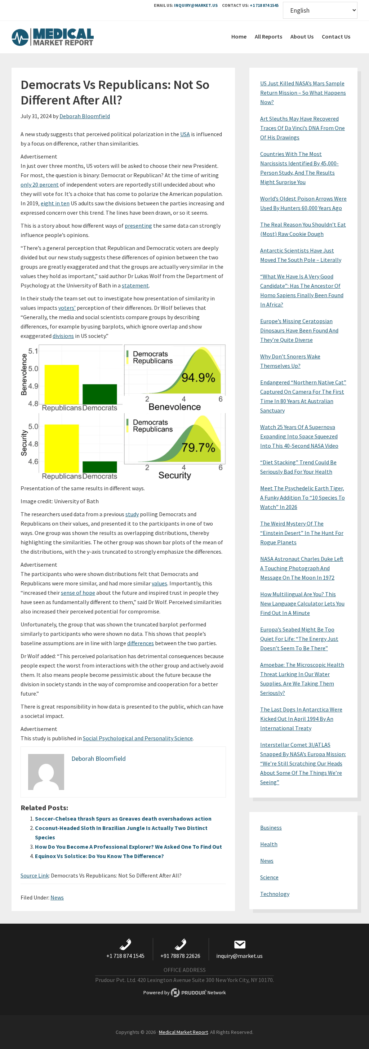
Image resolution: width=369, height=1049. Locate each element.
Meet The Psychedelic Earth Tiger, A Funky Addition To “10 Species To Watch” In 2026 (302, 497)
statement (135, 285)
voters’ (67, 307)
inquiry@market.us (196, 5)
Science (269, 877)
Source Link (35, 875)
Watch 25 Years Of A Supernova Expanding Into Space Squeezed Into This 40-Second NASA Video (299, 436)
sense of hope (78, 592)
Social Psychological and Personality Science (138, 738)
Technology (274, 893)
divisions (63, 335)
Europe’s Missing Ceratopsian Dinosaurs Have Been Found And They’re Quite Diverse (299, 330)
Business (271, 827)
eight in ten (55, 203)
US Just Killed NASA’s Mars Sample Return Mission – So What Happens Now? (303, 93)
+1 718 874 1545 (264, 5)
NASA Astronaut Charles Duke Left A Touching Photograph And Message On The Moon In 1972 (301, 568)
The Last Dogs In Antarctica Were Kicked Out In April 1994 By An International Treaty (301, 719)
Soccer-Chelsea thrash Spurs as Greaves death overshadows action (123, 818)
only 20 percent (40, 184)
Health (268, 844)
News (57, 897)
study (132, 514)
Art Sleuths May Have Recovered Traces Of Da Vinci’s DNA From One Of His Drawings (302, 128)
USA (185, 134)
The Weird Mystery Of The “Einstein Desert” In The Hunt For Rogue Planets (301, 533)
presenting (138, 225)
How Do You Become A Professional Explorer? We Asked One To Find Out (128, 846)
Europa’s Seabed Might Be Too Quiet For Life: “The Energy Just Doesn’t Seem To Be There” (299, 639)
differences (140, 643)
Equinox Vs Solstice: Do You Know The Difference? (99, 856)
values (159, 583)
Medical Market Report (66, 37)
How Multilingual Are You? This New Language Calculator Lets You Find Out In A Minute (302, 603)
